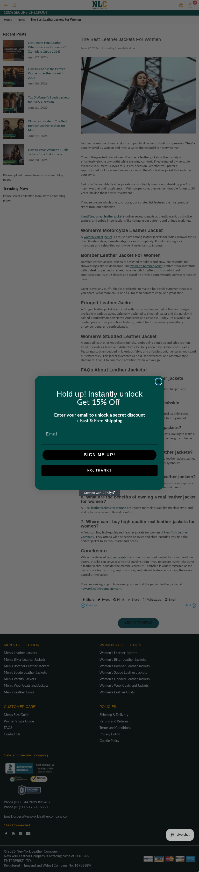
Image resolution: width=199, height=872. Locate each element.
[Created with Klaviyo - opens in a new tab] (99, 493)
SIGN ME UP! (99, 455)
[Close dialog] (158, 381)
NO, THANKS (99, 470)
